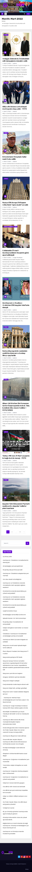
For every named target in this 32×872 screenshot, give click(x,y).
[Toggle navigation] (5, 13)
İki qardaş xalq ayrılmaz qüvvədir (13, 570)
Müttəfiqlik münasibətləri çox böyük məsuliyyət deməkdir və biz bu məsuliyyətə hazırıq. (16, 714)
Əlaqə (26, 869)
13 (20, 532)
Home (3, 21)
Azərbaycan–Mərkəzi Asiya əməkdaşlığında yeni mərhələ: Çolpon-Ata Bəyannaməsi (16, 700)
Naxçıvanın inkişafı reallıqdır (11, 681)
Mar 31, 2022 (7, 63)
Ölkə (16, 226)
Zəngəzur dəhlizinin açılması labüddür (14, 677)
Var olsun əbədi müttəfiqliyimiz (12, 579)
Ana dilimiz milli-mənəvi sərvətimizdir (14, 787)
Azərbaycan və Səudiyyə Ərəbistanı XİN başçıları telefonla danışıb (15, 305)
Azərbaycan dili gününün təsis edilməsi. (14, 736)
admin (15, 63)
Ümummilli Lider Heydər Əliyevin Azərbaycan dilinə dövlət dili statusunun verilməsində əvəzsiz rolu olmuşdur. (15, 742)
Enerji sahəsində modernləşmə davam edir (16, 684)
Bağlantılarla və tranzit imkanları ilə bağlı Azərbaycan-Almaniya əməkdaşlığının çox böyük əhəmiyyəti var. (16, 825)
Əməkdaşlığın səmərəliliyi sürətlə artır (14, 615)
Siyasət (6, 34)
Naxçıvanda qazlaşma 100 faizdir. (13, 657)
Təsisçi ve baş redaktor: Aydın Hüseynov (16, 864)
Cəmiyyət (11, 226)
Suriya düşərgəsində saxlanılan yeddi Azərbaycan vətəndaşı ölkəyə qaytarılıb (14, 353)
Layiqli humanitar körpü (10, 611)
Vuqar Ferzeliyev (18, 257)
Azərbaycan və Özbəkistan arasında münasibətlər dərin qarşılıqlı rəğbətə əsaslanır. (14, 599)
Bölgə (5, 226)
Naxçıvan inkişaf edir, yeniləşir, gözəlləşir (15, 688)
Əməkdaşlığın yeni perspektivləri (13, 566)
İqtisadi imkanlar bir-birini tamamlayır (14, 618)
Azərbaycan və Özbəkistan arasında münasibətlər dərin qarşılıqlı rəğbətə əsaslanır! (14, 585)
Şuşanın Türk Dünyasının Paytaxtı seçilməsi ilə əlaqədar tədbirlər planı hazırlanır (16, 506)
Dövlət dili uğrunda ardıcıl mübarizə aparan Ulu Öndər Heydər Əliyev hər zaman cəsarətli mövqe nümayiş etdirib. (16, 730)
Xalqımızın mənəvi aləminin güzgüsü (13, 783)
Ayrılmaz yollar (7, 556)
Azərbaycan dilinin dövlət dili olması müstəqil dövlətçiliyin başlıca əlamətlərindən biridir (13, 722)
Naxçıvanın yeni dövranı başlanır (12, 673)
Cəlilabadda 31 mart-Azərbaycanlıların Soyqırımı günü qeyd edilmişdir (15, 252)
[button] (24, 13)
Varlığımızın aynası (8, 808)
